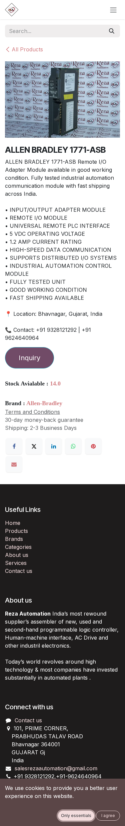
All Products (27, 49)
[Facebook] (14, 446)
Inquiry (29, 358)
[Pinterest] (93, 446)
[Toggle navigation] (113, 10)
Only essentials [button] (76, 815)
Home (12, 523)
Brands (14, 539)
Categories (18, 547)
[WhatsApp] (73, 446)
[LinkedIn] (54, 446)
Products (16, 531)
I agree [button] (108, 815)
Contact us (18, 571)
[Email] (14, 464)
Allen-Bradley (44, 403)
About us (16, 555)
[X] (34, 446)
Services (16, 563)
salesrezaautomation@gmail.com (56, 768)
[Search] (111, 31)
